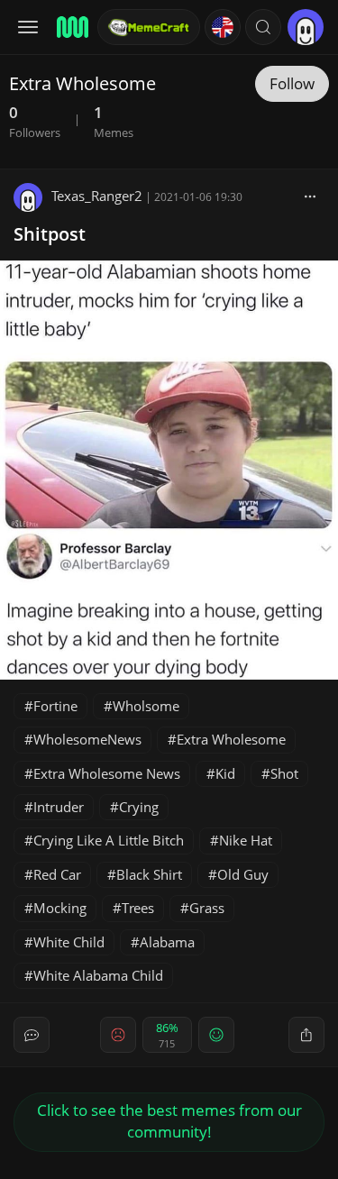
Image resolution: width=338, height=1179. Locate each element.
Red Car (57, 874)
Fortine (55, 706)
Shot (284, 773)
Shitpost (50, 234)
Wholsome (146, 706)
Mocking (60, 908)
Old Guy (243, 874)
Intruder (58, 807)
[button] (263, 27)
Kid (225, 773)
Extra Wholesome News (106, 773)
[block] (310, 195)
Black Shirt (149, 874)
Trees (138, 908)
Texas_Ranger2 (96, 196)
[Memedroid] (71, 27)
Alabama (167, 942)
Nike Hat (245, 840)
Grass (206, 908)
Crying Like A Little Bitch (108, 840)
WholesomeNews (87, 739)
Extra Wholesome (231, 739)
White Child (69, 942)
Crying (139, 807)
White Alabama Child (98, 975)
